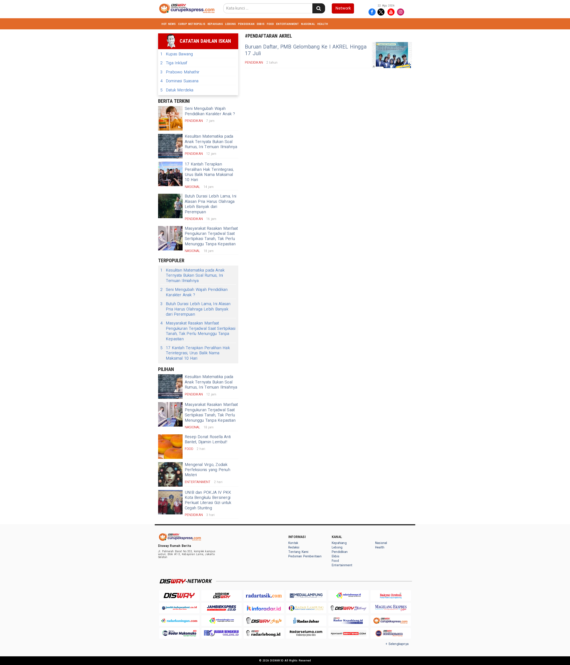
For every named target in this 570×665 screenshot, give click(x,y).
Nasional (308, 24)
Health (322, 24)
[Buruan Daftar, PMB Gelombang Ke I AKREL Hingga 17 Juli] (392, 55)
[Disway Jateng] (348, 608)
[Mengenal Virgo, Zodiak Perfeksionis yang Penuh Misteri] (170, 474)
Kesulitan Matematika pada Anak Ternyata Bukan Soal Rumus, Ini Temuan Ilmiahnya (211, 141)
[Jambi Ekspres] (221, 608)
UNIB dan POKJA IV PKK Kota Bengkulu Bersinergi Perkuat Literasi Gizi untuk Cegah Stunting (208, 500)
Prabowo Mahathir (180, 72)
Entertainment (287, 24)
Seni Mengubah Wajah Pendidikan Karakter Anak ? (210, 111)
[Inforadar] (263, 608)
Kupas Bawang (176, 54)
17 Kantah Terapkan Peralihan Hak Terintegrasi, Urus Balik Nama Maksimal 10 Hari (209, 172)
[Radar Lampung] (306, 608)
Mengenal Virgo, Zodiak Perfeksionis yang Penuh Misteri (207, 470)
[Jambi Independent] (179, 608)
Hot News (168, 24)
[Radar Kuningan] (179, 620)
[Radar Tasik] (263, 595)
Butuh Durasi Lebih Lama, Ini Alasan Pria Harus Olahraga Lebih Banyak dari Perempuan (210, 204)
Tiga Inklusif (173, 63)
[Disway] (179, 595)
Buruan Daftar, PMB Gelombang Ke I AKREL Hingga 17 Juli (305, 50)
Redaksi (293, 547)
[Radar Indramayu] (348, 595)
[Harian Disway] (221, 595)
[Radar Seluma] (306, 633)
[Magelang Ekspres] (390, 608)
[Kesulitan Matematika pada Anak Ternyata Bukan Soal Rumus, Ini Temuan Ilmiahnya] (170, 146)
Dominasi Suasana (179, 81)
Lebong (230, 24)
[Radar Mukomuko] (179, 633)
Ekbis (261, 24)
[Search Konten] (318, 8)
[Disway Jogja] (263, 620)
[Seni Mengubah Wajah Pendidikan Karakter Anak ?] (170, 118)
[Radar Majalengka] (221, 620)
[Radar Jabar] (306, 620)
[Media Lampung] (306, 595)
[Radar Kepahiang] (348, 620)
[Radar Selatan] (390, 633)
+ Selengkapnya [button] (397, 644)
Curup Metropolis (191, 24)
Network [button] (343, 8)
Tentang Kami (298, 552)
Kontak (293, 543)
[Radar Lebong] (263, 633)
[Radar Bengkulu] (221, 633)
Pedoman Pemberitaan (305, 556)
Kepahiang (215, 24)
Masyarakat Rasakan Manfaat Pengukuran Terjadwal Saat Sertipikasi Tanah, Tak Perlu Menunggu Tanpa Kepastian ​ (211, 236)
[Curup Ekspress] (390, 620)
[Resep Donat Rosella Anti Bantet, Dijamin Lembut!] (170, 446)
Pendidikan (246, 24)
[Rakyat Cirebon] (390, 595)
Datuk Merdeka (176, 90)
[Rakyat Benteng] (348, 633)
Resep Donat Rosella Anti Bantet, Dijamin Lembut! (208, 439)
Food (270, 24)
